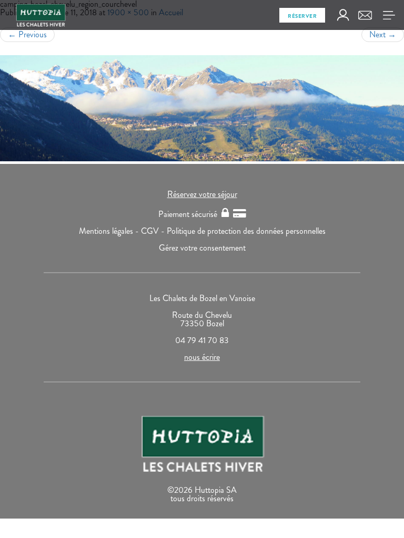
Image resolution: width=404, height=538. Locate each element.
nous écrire (202, 357)
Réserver (302, 16)
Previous (27, 34)
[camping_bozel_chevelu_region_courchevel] (202, 108)
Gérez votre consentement (202, 248)
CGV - (154, 231)
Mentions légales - (110, 231)
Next (382, 34)
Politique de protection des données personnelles (246, 231)
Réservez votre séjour (202, 194)
